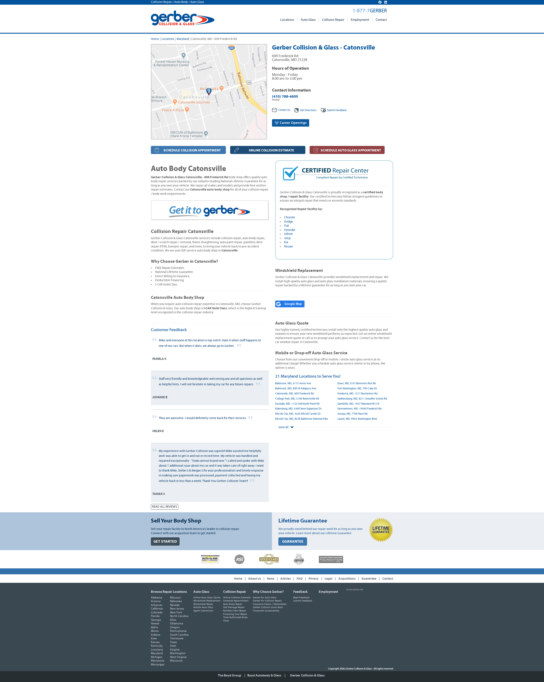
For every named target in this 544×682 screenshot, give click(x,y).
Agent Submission (203, 610)
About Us (254, 578)
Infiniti (288, 234)
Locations (287, 19)
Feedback (337, 110)
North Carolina (179, 616)
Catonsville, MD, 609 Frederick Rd (294, 393)
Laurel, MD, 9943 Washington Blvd (357, 419)
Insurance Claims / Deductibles (269, 604)
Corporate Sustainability (266, 610)
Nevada (175, 605)
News (270, 578)
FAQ (300, 578)
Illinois (155, 631)
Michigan (156, 657)
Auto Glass (308, 19)
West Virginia (178, 657)
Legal (328, 578)
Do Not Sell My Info (354, 590)
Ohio (173, 619)
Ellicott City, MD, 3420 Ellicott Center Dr (298, 413)
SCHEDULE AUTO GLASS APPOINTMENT (351, 150)
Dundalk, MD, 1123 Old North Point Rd (297, 403)
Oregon (175, 627)
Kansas (155, 642)
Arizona (156, 601)
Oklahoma (176, 623)
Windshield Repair (203, 604)
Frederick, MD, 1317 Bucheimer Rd (357, 393)
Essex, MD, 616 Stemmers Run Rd (356, 383)
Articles (285, 578)
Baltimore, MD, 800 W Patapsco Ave (295, 388)
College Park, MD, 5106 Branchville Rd (297, 398)
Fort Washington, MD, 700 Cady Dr (357, 388)
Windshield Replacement (206, 600)
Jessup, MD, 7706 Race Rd (352, 413)
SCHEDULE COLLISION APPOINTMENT (192, 150)
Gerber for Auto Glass (264, 597)
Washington (178, 653)
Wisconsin (176, 660)
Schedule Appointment (235, 600)
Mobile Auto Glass (203, 607)
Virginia (175, 649)
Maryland (183, 39)
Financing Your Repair (235, 614)
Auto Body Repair (232, 604)
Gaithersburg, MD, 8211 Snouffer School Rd (362, 398)
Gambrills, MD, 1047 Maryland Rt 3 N (358, 403)
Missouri (175, 597)
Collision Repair (333, 19)
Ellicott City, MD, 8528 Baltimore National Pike (301, 419)
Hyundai (289, 230)
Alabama (156, 597)
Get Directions (308, 110)
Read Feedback (301, 597)
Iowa (154, 638)
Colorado (157, 612)
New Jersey (177, 608)
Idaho (154, 627)
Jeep (287, 238)
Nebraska (176, 601)
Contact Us (284, 110)
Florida (155, 616)
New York (176, 612)
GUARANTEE (292, 541)
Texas (173, 642)
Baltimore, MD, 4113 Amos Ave (293, 383)
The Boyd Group (229, 675)
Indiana (155, 634)
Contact (381, 19)
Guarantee (368, 578)
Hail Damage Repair (234, 607)
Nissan (288, 246)
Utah (173, 645)
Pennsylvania (178, 631)
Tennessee (176, 638)
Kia (286, 242)
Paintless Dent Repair (234, 610)
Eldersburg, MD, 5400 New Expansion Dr (298, 408)
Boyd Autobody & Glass (264, 675)
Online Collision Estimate (237, 597)
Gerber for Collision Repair (267, 600)
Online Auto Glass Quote (206, 597)
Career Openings (293, 122)
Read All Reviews (164, 506)
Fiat (286, 225)
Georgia (156, 619)
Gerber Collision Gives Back (268, 607)
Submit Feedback (302, 600)
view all (283, 427)
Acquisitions (347, 578)
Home (155, 39)
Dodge (288, 221)
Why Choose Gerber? (268, 592)
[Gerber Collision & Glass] (182, 18)
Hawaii (155, 623)
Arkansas (157, 605)
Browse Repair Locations (169, 592)
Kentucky (157, 645)
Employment (360, 19)
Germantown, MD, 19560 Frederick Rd (359, 408)
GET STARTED (165, 541)
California (157, 608)
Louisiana (157, 649)
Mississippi (157, 664)
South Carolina (179, 634)
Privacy (314, 578)
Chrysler (289, 217)
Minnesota (157, 660)
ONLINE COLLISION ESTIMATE (271, 150)
